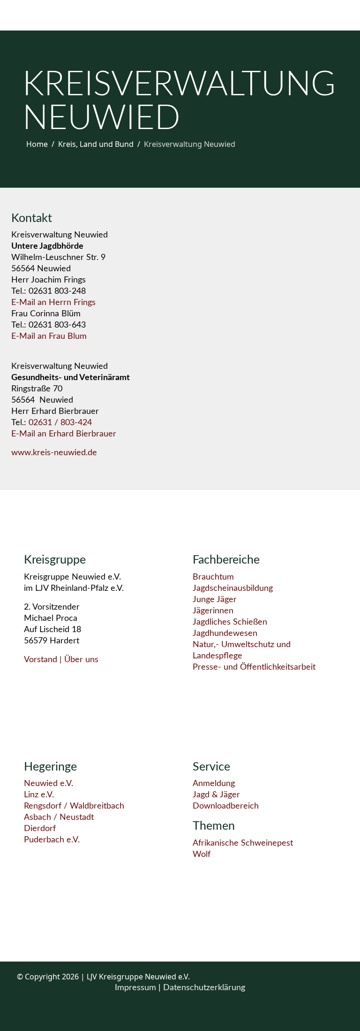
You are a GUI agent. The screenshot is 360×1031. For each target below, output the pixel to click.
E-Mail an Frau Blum (49, 336)
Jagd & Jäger (216, 795)
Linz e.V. (39, 795)
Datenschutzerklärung (204, 988)
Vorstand (40, 660)
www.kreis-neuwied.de (54, 453)
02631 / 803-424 (60, 423)
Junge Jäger (215, 600)
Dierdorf (40, 829)
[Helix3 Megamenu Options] (30, 15)
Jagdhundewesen (225, 633)
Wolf (201, 854)
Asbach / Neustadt (59, 817)
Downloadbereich (226, 806)
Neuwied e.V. (48, 783)
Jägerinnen (213, 611)
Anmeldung (214, 783)
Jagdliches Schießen (230, 622)
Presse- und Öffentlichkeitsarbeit (254, 667)
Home (37, 144)
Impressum (136, 988)
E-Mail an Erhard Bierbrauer (63, 434)
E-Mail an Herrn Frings (53, 302)
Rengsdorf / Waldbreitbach (74, 806)
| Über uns (77, 660)
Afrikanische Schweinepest (243, 843)
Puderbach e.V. (52, 840)
